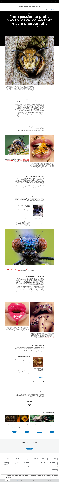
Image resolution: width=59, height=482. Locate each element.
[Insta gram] (8, 477)
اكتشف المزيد (39, 432)
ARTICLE (53, 423)
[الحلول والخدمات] (18, 6)
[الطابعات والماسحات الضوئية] (23, 6)
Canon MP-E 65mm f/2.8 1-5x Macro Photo (22, 160)
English (31, 1)
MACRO (29, 13)
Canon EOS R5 (22, 159)
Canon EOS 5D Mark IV (45, 168)
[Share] (29, 405)
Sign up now (29, 448)
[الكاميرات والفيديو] (35, 6)
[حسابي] (2, 4)
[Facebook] (10, 477)
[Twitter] (4, 477)
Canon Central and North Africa (53, 477)
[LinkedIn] (6, 477)
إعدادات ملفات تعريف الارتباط (10, 475)
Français (28, 1)
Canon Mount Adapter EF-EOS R (16, 269)
